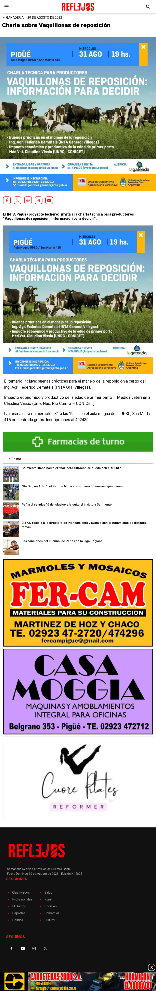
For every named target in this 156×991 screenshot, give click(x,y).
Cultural (49, 920)
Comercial (51, 913)
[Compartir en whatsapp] (28, 200)
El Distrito (19, 906)
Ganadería (15, 17)
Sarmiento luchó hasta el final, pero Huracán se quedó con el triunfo (71, 468)
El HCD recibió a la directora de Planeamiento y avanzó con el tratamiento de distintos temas (84, 525)
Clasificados (21, 892)
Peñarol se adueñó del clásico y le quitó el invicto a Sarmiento (67, 504)
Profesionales (22, 899)
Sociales (50, 906)
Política (17, 920)
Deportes (19, 913)
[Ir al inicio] (78, 6)
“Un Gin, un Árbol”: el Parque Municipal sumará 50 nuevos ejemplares (72, 486)
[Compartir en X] (17, 200)
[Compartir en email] (49, 200)
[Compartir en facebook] (7, 200)
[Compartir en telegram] (38, 200)
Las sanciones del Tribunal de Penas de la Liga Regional (62, 541)
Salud (48, 892)
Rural (48, 899)
